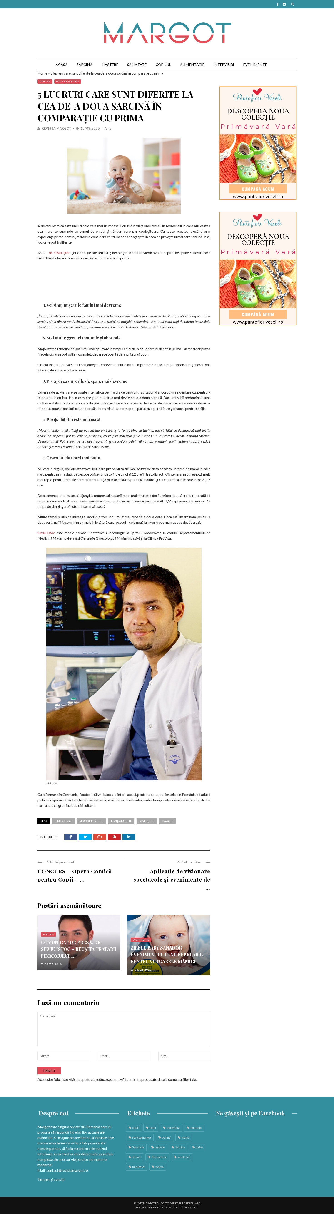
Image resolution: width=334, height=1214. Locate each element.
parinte (160, 1147)
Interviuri (223, 64)
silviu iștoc (146, 821)
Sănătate (137, 64)
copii (153, 1127)
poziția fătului (121, 821)
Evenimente (255, 64)
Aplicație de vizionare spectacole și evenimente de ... (171, 879)
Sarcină (85, 64)
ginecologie (63, 821)
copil (135, 1127)
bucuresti (138, 1167)
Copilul (163, 64)
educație (196, 1127)
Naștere (110, 64)
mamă (185, 1137)
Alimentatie (159, 1157)
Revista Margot (56, 128)
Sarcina (180, 1147)
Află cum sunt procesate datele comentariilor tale (158, 1079)
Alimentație (192, 64)
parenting (173, 1127)
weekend (184, 1157)
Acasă (62, 64)
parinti (166, 1137)
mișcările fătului (91, 821)
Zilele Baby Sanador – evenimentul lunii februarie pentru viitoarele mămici (167, 954)
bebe (199, 1147)
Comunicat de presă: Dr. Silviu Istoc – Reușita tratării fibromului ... (78, 949)
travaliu (167, 821)
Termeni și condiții (51, 1179)
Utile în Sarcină (67, 81)
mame (159, 1167)
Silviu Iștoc (46, 533)
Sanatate (138, 1147)
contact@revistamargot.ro (67, 1170)
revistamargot (141, 1137)
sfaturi (136, 1157)
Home (42, 73)
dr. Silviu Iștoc (59, 252)
